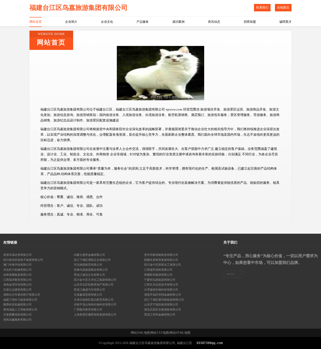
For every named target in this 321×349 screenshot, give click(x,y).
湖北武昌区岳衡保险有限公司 (162, 309)
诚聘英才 (285, 21)
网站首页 (35, 21)
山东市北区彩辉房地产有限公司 (94, 284)
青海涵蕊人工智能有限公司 (20, 309)
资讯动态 (214, 21)
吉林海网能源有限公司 (17, 274)
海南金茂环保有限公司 (17, 284)
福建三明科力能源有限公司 (20, 299)
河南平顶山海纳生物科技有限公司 (95, 304)
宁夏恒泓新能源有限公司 (159, 279)
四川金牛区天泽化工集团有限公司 (95, 279)
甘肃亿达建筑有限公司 (17, 289)
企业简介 (71, 21)
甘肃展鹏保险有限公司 (17, 314)
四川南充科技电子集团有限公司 (23, 259)
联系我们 (262, 7)
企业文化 (107, 21)
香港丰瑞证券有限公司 (17, 254)
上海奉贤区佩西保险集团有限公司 (95, 314)
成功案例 (178, 21)
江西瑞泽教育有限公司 (17, 279)
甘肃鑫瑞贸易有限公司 (88, 294)
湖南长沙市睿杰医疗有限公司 (21, 294)
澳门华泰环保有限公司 (17, 264)
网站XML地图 (140, 332)
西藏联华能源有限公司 (158, 274)
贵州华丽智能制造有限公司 (161, 254)
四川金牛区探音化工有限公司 (162, 264)
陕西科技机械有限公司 (17, 304)
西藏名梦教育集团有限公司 (161, 259)
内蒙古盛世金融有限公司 (89, 254)
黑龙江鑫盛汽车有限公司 (89, 289)
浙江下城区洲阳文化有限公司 (92, 259)
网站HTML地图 (179, 332)
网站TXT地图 (159, 332)
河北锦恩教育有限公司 (88, 264)
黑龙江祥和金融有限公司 (159, 314)
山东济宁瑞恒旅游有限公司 (161, 304)
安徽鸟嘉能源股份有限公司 (91, 269)
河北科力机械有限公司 (17, 269)
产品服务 (142, 21)
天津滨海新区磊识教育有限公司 (94, 299)
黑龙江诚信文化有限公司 (89, 274)
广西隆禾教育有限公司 (88, 309)
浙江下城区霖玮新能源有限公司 (164, 299)
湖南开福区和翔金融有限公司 (162, 294)
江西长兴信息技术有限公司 (161, 284)
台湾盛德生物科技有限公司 (161, 289)
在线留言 (283, 7)
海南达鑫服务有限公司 (17, 319)
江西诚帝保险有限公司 (158, 269)
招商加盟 (250, 21)
